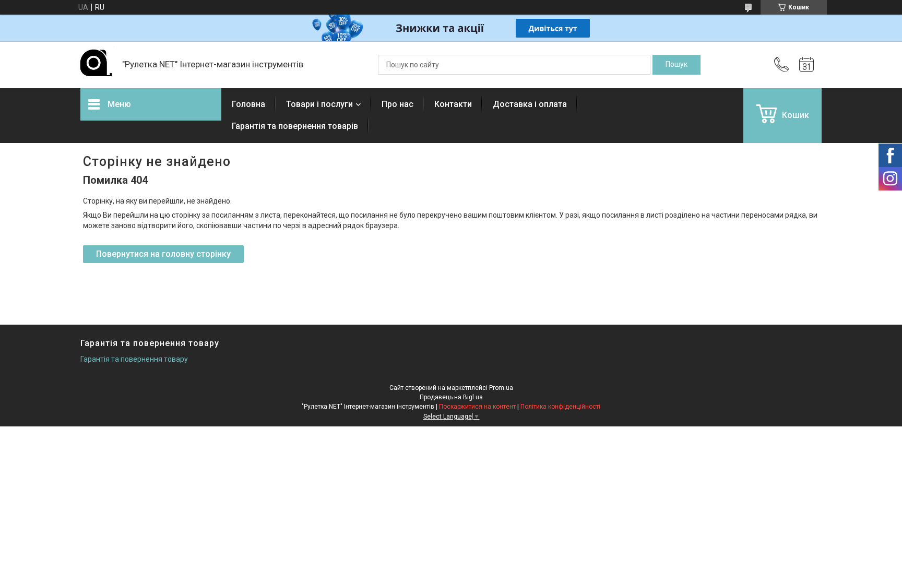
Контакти (453, 104)
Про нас (397, 104)
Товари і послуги (319, 104)
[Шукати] (676, 65)
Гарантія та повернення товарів (295, 126)
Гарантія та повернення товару (134, 359)
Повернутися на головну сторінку (163, 254)
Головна (248, 104)
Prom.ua (501, 387)
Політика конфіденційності (560, 406)
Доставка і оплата (530, 104)
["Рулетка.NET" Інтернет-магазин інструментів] (96, 64)
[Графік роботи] (806, 64)
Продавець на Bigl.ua (451, 397)
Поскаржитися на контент (477, 406)
